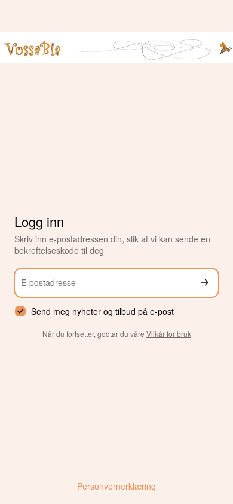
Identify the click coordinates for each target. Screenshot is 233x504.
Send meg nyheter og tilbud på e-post (102, 311)
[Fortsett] (204, 282)
